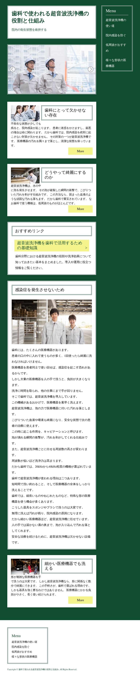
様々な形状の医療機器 (116, 63)
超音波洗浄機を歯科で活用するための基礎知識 (49, 245)
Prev (13, 69)
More (80, 151)
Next (91, 69)
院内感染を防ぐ (116, 35)
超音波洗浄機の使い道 (116, 23)
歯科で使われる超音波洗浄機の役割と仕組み (50, 17)
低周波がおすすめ (116, 47)
